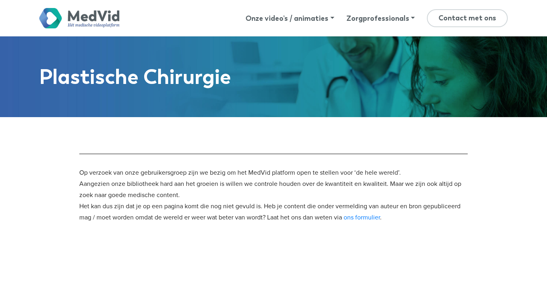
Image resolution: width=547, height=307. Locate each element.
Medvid (79, 18)
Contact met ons (467, 18)
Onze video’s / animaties (286, 18)
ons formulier (362, 217)
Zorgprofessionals (377, 18)
